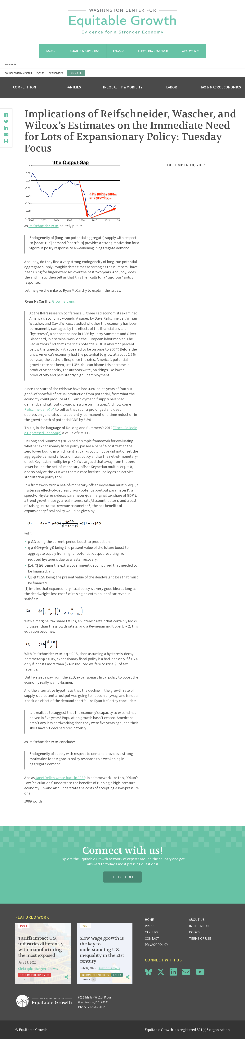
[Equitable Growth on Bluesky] (148, 971)
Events (40, 73)
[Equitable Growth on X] (160, 971)
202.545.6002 (96, 1007)
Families (73, 87)
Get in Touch (122, 877)
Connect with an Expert (18, 73)
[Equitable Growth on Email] (186, 972)
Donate (76, 73)
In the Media (199, 926)
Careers (151, 932)
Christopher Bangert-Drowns (38, 969)
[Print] (6, 141)
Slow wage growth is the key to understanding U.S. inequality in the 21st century (102, 949)
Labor (171, 87)
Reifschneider (44, 225)
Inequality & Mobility (122, 87)
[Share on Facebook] (6, 115)
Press (149, 926)
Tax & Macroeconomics (220, 87)
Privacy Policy (156, 944)
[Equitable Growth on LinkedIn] (173, 972)
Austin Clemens (109, 968)
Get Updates (56, 73)
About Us (197, 919)
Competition (24, 87)
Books (194, 932)
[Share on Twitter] (6, 121)
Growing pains (63, 301)
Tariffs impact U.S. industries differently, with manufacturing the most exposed (41, 946)
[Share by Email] (6, 134)
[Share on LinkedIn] (6, 128)
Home (149, 919)
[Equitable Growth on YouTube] (200, 972)
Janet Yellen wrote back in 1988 (60, 777)
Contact (152, 938)
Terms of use (200, 938)
